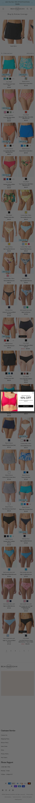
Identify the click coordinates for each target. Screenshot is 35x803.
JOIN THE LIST (26, 406)
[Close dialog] (33, 393)
